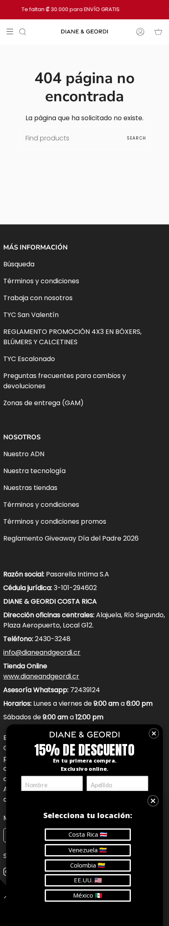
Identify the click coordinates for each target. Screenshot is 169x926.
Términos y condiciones (41, 281)
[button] (153, 733)
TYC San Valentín (31, 315)
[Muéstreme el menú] (13, 32)
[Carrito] (158, 31)
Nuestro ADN (23, 454)
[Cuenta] (140, 31)
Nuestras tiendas (30, 487)
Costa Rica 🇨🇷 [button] (88, 834)
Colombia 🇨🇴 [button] (87, 865)
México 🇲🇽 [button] (88, 895)
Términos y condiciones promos (54, 521)
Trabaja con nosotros (38, 298)
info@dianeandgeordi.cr (41, 652)
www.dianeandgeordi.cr (41, 676)
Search (136, 138)
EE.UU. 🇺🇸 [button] (88, 880)
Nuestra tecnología (34, 471)
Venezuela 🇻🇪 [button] (88, 850)
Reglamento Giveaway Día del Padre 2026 (71, 538)
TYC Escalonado (29, 359)
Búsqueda (18, 264)
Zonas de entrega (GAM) (43, 403)
